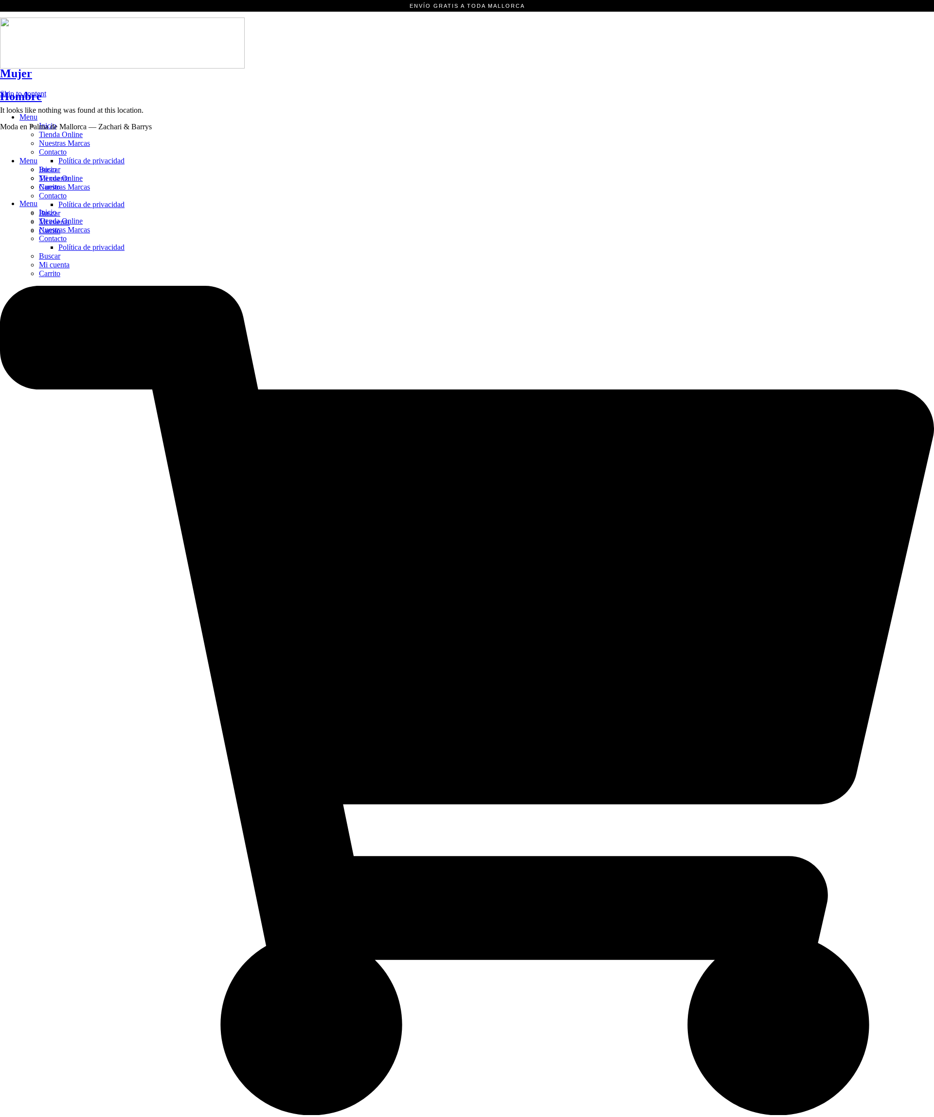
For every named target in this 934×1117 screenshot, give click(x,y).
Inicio (47, 169)
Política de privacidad (91, 247)
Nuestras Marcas (64, 143)
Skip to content (23, 93)
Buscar (49, 256)
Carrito (49, 273)
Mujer (16, 73)
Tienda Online (61, 134)
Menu (28, 117)
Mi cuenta (54, 265)
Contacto (53, 238)
